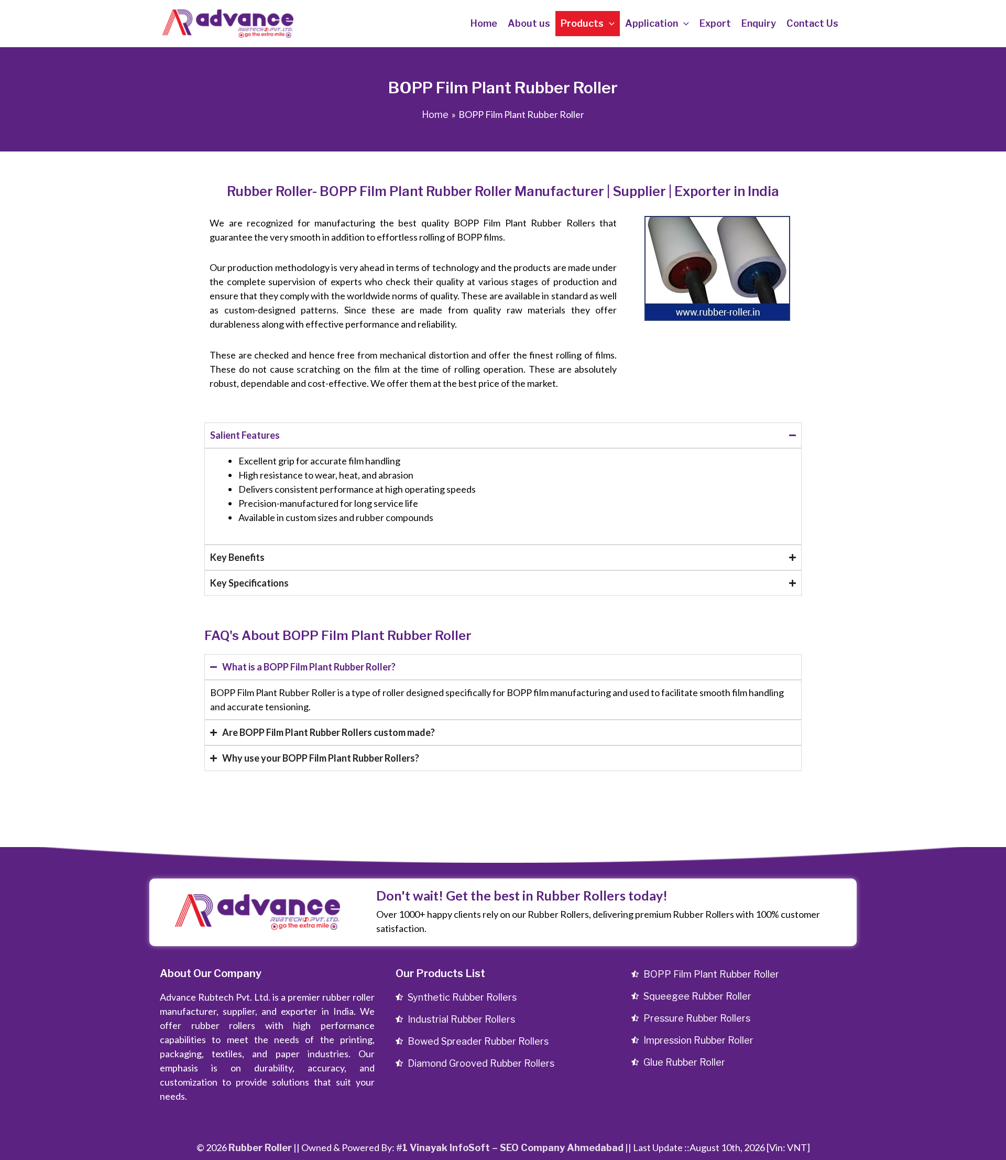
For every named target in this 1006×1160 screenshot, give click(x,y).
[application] (609, 23)
